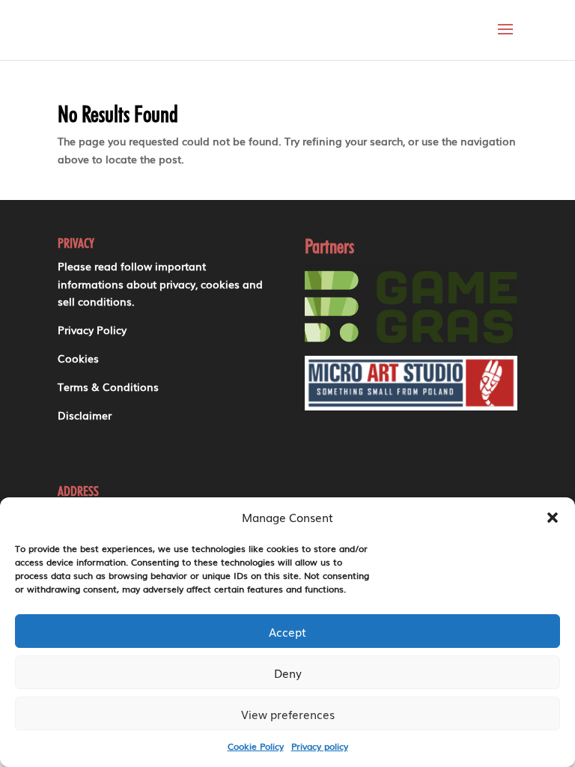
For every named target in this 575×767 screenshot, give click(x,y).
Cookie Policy (256, 746)
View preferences (288, 714)
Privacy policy (319, 746)
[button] (552, 517)
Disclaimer (85, 414)
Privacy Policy (92, 329)
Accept (287, 631)
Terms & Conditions (108, 386)
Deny (288, 672)
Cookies (78, 358)
